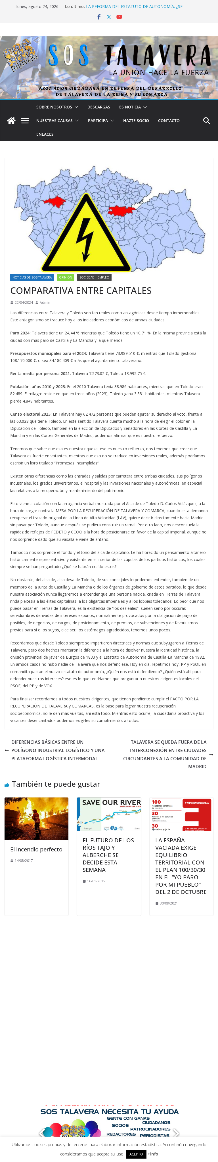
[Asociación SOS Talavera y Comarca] (11, 120)
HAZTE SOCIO (136, 120)
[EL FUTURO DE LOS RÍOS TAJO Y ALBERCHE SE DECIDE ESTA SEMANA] (109, 801)
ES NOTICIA (130, 107)
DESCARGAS (98, 107)
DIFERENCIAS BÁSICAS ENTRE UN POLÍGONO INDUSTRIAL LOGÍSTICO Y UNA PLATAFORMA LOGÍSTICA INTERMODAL (58, 750)
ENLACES (45, 134)
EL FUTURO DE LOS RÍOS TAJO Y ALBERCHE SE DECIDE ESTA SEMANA (108, 855)
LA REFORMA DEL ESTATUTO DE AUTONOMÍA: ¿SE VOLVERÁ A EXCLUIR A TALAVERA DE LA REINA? (134, 9)
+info (153, 1154)
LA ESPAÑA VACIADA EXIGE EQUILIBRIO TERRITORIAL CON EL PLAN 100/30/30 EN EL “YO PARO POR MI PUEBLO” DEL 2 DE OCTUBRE (181, 866)
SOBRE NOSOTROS (54, 107)
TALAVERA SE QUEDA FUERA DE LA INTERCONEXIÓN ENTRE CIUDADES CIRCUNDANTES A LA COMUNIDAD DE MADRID (165, 754)
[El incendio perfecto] (36, 801)
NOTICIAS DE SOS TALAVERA (32, 277)
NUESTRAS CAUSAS (54, 120)
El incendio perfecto (36, 849)
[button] (75, 107)
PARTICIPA (98, 120)
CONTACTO (169, 120)
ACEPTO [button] (136, 1154)
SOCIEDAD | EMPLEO (94, 277)
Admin (45, 302)
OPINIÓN (65, 277)
